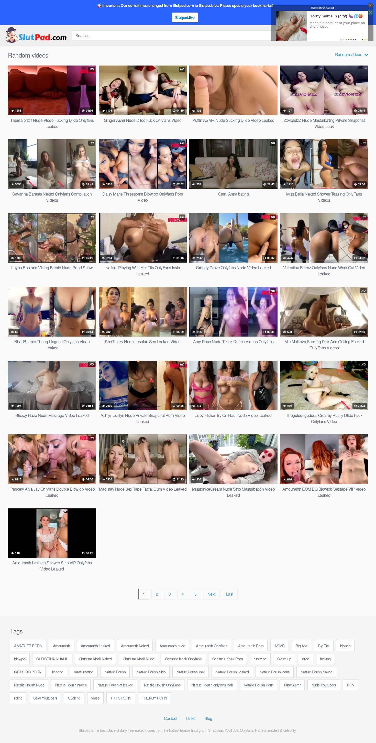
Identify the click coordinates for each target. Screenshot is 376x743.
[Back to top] (362, 726)
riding (18, 698)
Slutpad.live (185, 17)
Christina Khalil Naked (95, 658)
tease (95, 698)
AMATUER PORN (28, 645)
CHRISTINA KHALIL (52, 658)
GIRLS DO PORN (27, 671)
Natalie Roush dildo (151, 671)
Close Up (284, 658)
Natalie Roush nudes (71, 684)
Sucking (74, 698)
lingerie (57, 671)
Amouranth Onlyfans (211, 645)
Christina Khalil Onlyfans (183, 658)
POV (351, 684)
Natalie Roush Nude (29, 684)
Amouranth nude (172, 645)
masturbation (84, 671)
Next (211, 594)
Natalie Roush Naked (317, 671)
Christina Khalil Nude (138, 658)
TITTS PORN (120, 698)
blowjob (20, 658)
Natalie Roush (115, 671)
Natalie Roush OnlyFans (162, 684)
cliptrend (260, 658)
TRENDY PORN (154, 698)
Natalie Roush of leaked (115, 684)
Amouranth (61, 645)
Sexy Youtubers (45, 698)
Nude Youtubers (324, 684)
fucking (325, 658)
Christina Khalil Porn (227, 658)
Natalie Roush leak (190, 671)
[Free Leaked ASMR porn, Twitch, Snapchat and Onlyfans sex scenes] (36, 35)
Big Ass (301, 645)
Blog (208, 718)
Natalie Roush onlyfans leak (212, 684)
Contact (170, 718)
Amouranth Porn (250, 645)
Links (190, 718)
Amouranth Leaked (95, 645)
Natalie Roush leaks (275, 671)
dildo (305, 658)
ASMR (279, 645)
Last (229, 594)
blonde (345, 645)
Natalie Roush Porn (258, 684)
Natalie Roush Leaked (232, 671)
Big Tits (323, 645)
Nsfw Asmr (292, 684)
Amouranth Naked (135, 645)
